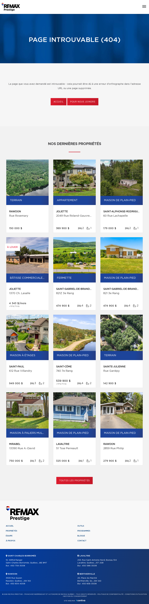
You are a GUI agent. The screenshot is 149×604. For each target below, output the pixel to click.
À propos (10, 541)
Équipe (9, 536)
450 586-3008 (89, 566)
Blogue (81, 536)
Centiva (80, 600)
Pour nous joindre (82, 102)
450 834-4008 (17, 584)
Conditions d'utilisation (136, 594)
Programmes (83, 531)
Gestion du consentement (75, 596)
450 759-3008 (17, 566)
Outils (80, 526)
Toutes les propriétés (74, 481)
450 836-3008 (89, 584)
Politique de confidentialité (110, 594)
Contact (81, 541)
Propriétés (11, 531)
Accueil (59, 102)
